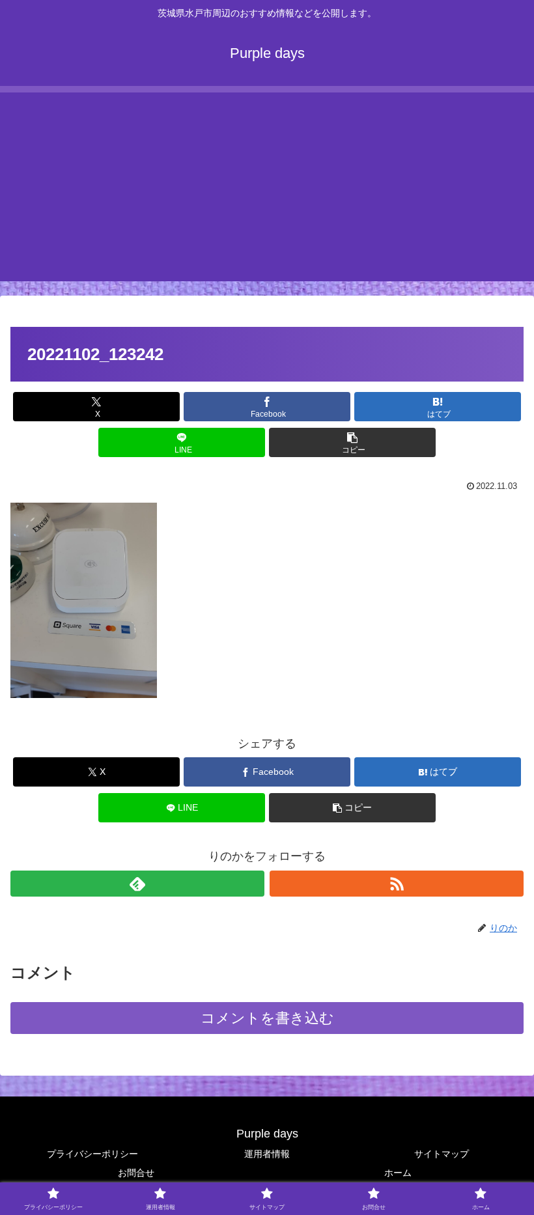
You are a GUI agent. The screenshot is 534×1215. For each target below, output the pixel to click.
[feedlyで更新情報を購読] (137, 884)
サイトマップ (441, 1154)
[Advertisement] (267, 183)
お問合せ (136, 1172)
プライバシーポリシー (92, 1154)
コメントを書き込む (267, 1018)
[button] (352, 442)
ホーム (398, 1172)
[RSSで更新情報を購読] (397, 884)
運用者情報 (267, 1154)
